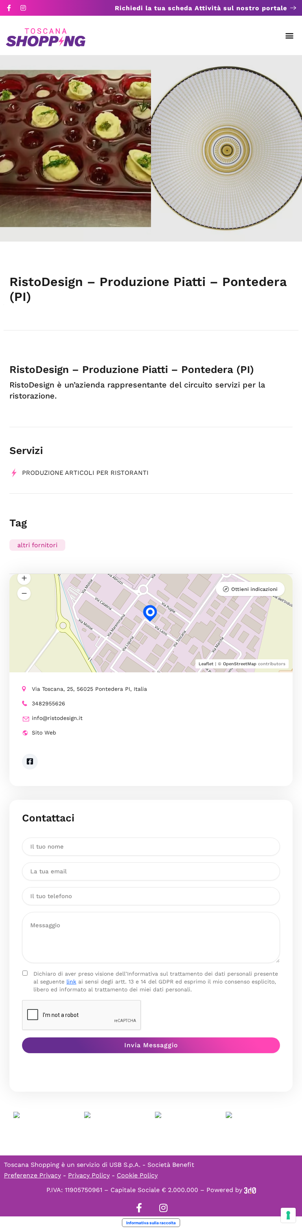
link (71, 981)
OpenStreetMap (239, 663)
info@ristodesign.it (57, 718)
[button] (289, 35)
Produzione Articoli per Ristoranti (85, 472)
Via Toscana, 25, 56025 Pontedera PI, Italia (89, 689)
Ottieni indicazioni (254, 589)
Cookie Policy (137, 1175)
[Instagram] (23, 8)
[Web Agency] (250, 1190)
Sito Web (44, 732)
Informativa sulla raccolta (151, 1222)
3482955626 (48, 703)
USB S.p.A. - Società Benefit (151, 1164)
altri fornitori (37, 545)
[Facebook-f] (9, 8)
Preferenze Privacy (32, 1175)
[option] (75, 148)
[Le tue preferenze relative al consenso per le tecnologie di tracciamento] (288, 1215)
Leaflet (206, 663)
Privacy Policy (89, 1175)
